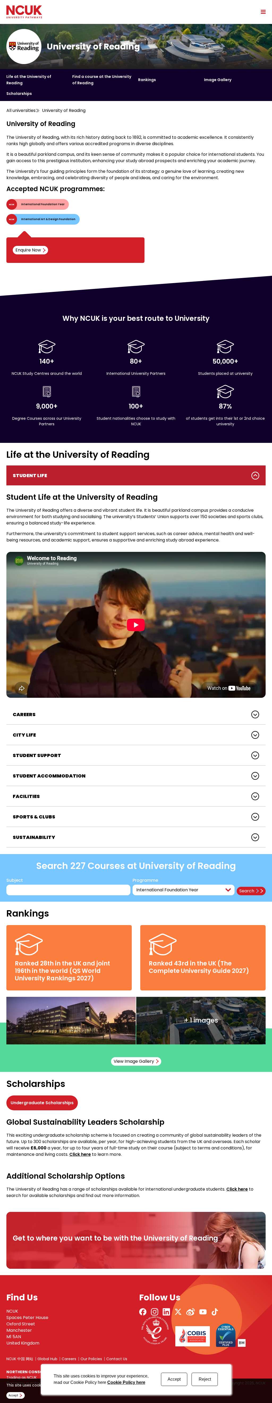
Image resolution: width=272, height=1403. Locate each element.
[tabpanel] (136, 584)
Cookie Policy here (126, 1382)
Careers (69, 1359)
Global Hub (47, 1359)
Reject (205, 1379)
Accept (174, 1379)
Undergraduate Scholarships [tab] (42, 1103)
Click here (80, 1154)
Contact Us (116, 1359)
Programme (145, 880)
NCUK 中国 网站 (19, 1359)
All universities (21, 110)
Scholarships (19, 93)
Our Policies (91, 1359)
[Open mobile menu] (261, 11)
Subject (14, 880)
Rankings (147, 79)
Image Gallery (217, 79)
